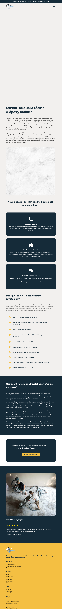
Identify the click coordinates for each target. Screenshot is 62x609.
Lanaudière (9, 593)
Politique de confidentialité (12, 601)
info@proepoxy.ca (20, 1)
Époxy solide (9, 567)
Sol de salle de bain (11, 578)
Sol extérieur (9, 582)
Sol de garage (9, 574)
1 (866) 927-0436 (30, 1)
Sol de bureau (9, 581)
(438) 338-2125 (10, 607)
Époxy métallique (10, 564)
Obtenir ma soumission (42, 1)
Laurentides (9, 591)
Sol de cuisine (9, 576)
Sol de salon (9, 579)
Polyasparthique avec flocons (13, 566)
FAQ (14, 1)
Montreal (8, 589)
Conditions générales (11, 603)
